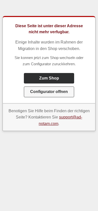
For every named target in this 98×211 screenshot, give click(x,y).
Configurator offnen (49, 92)
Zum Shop (49, 78)
